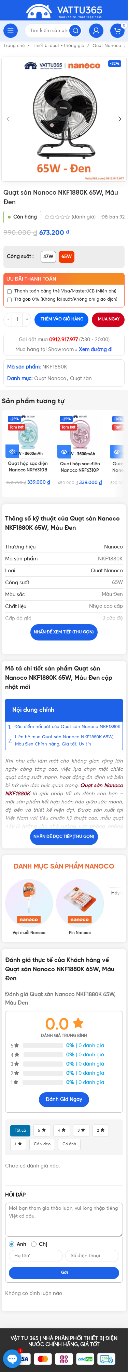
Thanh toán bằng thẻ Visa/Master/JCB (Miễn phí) (65, 291)
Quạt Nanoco (108, 46)
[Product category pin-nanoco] (79, 907)
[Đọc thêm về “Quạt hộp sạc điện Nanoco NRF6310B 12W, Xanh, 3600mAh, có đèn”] (12, 451)
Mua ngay (108, 319)
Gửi (64, 1273)
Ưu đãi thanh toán (31, 279)
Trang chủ (14, 46)
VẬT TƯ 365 (24, 1338)
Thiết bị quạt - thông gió (59, 46)
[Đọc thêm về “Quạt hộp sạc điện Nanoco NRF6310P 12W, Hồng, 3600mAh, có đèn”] (64, 451)
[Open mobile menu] (10, 30)
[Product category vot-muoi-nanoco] (29, 907)
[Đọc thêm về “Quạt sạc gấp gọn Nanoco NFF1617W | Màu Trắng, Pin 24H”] (117, 451)
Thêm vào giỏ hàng (62, 319)
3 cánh (115, 642)
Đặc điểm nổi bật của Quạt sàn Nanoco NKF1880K (67, 727)
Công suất (19, 256)
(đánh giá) (84, 217)
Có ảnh (69, 1144)
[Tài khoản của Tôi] (96, 30)
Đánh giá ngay (64, 1099)
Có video (42, 1144)
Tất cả (20, 1131)
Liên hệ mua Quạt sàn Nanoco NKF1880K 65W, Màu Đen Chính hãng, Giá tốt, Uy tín (64, 741)
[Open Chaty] (12, 1359)
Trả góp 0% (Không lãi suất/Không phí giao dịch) (65, 299)
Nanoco (113, 546)
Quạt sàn (81, 378)
